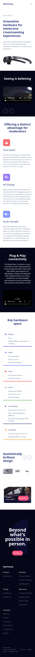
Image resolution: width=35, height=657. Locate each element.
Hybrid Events (24, 584)
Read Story (23, 498)
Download (23, 605)
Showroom (7, 576)
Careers (6, 618)
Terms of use (8, 625)
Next (33, 472)
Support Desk (24, 597)
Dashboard (7, 593)
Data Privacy (23, 601)
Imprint (6, 633)
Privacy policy (8, 629)
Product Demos (25, 576)
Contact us (17, 553)
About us (6, 614)
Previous (2, 472)
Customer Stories (25, 593)
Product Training (25, 580)
